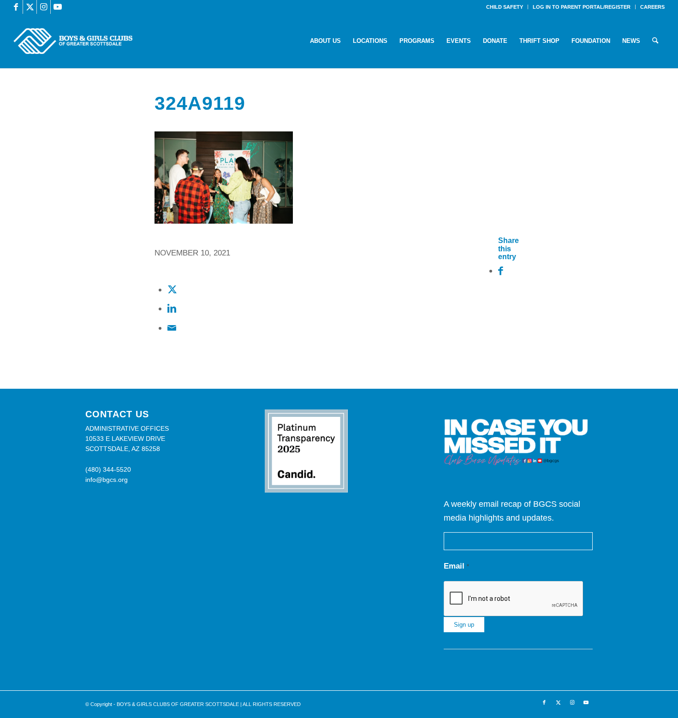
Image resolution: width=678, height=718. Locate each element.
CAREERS (652, 7)
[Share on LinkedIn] (171, 308)
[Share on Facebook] (500, 270)
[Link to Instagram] (43, 7)
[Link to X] (29, 7)
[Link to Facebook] (16, 7)
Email (456, 566)
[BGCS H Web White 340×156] (72, 41)
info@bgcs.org (106, 479)
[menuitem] (505, 7)
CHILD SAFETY (504, 7)
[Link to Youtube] (58, 7)
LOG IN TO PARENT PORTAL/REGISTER (581, 7)
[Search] (655, 41)
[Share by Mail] (171, 327)
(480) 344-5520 (108, 469)
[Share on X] (172, 289)
